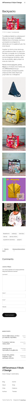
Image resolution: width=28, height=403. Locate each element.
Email (4, 300)
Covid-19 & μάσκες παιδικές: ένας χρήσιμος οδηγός (8, 356)
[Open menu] (25, 2)
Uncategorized (15, 32)
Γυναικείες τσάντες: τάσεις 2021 (8, 342)
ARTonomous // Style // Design (12, 2)
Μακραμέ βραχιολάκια (19, 249)
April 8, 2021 (24, 336)
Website (4, 306)
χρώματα (19, 239)
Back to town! (5, 250)
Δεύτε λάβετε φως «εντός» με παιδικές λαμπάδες (11, 336)
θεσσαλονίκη (6, 233)
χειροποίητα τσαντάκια (9, 239)
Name (4, 293)
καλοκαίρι (14, 233)
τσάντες (5, 236)
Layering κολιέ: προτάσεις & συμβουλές (10, 349)
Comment (5, 274)
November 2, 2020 (23, 349)
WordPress (23, 400)
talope (9, 32)
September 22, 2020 (23, 356)
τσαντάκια (21, 233)
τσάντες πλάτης (13, 236)
